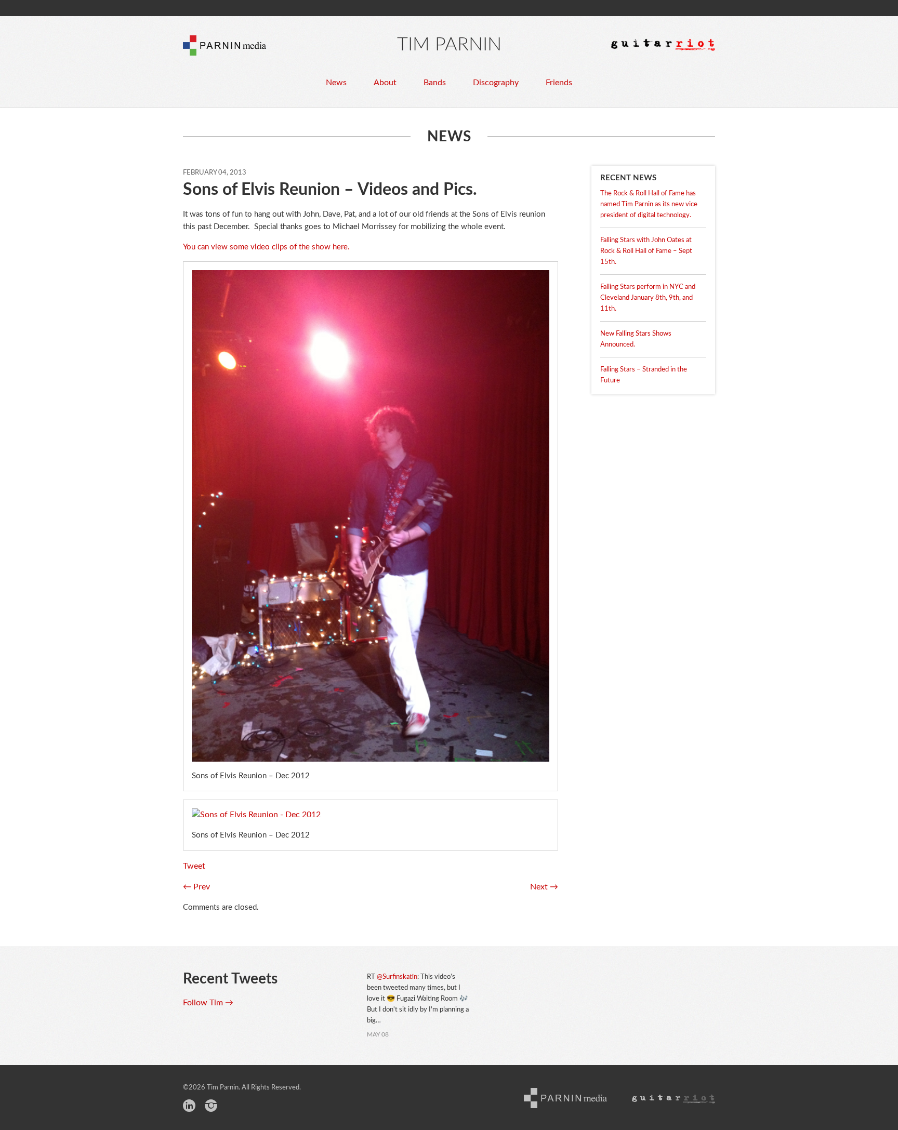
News (336, 82)
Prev (196, 887)
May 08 (378, 1034)
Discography (496, 82)
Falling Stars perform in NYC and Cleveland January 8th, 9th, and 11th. (647, 298)
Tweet (194, 866)
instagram (211, 1107)
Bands (435, 82)
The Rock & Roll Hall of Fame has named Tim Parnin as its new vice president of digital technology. (648, 204)
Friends (559, 82)
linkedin (189, 1107)
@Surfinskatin (397, 977)
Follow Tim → (208, 1003)
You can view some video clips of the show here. (266, 247)
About (385, 82)
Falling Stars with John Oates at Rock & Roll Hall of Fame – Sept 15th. (646, 251)
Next (544, 887)
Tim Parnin (449, 44)
